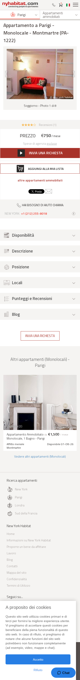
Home (11, 533)
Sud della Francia (26, 513)
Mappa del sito (16, 572)
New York (21, 489)
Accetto (38, 659)
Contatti (12, 566)
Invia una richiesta (40, 335)
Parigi (18, 497)
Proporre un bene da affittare (26, 546)
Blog (10, 559)
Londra (19, 505)
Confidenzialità (17, 579)
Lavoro (11, 553)
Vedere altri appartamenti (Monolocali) (40, 456)
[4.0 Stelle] (29, 124)
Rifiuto (38, 670)
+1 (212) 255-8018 (34, 213)
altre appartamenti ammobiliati (40, 180)
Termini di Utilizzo (18, 585)
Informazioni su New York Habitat (29, 540)
